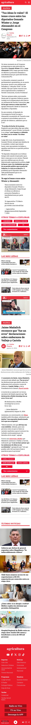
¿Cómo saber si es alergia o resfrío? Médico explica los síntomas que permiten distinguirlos (15, 605)
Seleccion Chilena (7, 665)
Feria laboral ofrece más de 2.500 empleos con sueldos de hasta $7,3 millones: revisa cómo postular (20, 289)
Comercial (4, 695)
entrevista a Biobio (15, 439)
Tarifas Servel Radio (6, 699)
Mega (26, 415)
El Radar (4, 682)
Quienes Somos (22, 680)
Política (6, 8)
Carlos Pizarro (10, 34)
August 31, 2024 (19, 411)
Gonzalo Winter (21, 221)
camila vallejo (8, 459)
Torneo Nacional (7, 673)
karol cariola (23, 463)
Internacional (21, 668)
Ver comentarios (10, 229)
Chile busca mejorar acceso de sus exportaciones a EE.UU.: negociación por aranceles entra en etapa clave (15, 578)
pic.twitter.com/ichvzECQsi (14, 205)
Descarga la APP (15, 714)
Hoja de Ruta (5, 688)
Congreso (6, 221)
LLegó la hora (5, 680)
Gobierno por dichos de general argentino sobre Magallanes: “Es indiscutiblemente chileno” (14, 550)
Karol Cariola (23, 388)
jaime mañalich (8, 463)
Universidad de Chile (6, 669)
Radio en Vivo (15, 706)
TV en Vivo (15, 710)
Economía (20, 665)
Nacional (20, 671)
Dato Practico (21, 662)
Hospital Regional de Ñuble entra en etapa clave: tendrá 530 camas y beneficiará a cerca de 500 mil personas (15, 633)
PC (23, 225)
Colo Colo (4, 662)
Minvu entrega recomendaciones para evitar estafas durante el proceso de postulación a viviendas (9, 262)
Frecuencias (21, 685)
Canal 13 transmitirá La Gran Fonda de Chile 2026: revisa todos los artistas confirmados (20, 271)
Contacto (20, 682)
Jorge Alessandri (9, 225)
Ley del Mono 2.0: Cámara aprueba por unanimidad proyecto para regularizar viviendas (9, 280)
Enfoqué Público (6, 685)
